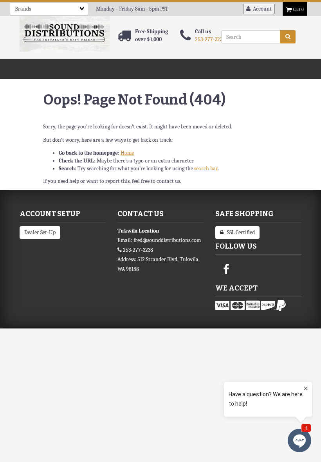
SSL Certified (239, 232)
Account (261, 8)
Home (127, 153)
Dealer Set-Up (40, 232)
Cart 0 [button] (298, 9)
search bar (206, 168)
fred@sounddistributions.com (167, 240)
